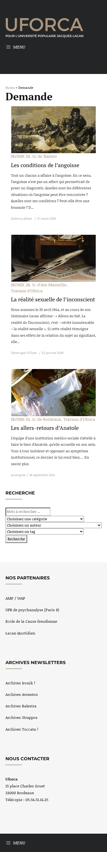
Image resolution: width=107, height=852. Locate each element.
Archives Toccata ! (21, 729)
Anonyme (18, 475)
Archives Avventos (21, 694)
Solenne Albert (22, 218)
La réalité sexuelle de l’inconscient (53, 299)
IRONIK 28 (20, 285)
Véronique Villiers (24, 352)
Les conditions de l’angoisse (45, 165)
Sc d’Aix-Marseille (49, 285)
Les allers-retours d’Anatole (45, 427)
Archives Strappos (21, 717)
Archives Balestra (20, 706)
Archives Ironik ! (20, 683)
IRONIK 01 (20, 419)
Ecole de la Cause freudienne (31, 621)
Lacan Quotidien (20, 633)
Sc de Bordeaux (46, 419)
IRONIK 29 (20, 156)
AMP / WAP (15, 598)
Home (10, 87)
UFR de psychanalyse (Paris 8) (32, 610)
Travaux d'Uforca (27, 291)
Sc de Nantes (44, 156)
